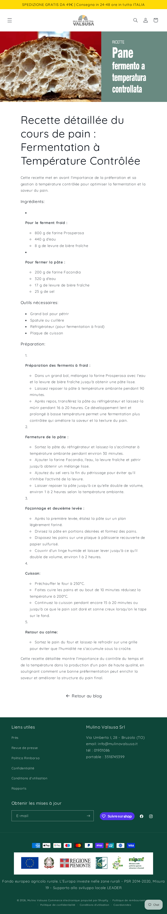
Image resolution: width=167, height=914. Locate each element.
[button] (10, 20)
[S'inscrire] (88, 815)
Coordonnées (122, 904)
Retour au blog (87, 695)
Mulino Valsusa (37, 900)
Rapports (19, 788)
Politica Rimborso (26, 758)
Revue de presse (25, 748)
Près (15, 738)
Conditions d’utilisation (94, 904)
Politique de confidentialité (58, 904)
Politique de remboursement (131, 900)
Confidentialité (23, 768)
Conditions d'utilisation (29, 778)
